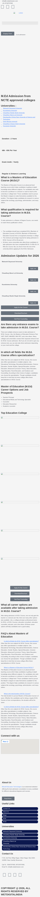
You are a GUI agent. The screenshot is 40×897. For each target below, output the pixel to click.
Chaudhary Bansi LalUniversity (9, 842)
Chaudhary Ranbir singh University (14, 834)
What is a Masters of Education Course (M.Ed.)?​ (19, 667)
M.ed (4, 821)
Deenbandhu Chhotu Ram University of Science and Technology (19, 848)
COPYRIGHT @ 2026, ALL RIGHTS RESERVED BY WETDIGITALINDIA (15, 891)
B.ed (4, 818)
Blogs (5, 815)
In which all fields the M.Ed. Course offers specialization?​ (21, 641)
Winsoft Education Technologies (11, 786)
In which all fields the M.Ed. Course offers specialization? (21, 706)
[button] (20, 23)
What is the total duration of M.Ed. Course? (17, 693)
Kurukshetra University (10, 838)
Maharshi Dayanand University (12, 831)
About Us (6, 812)
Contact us (6, 808)
